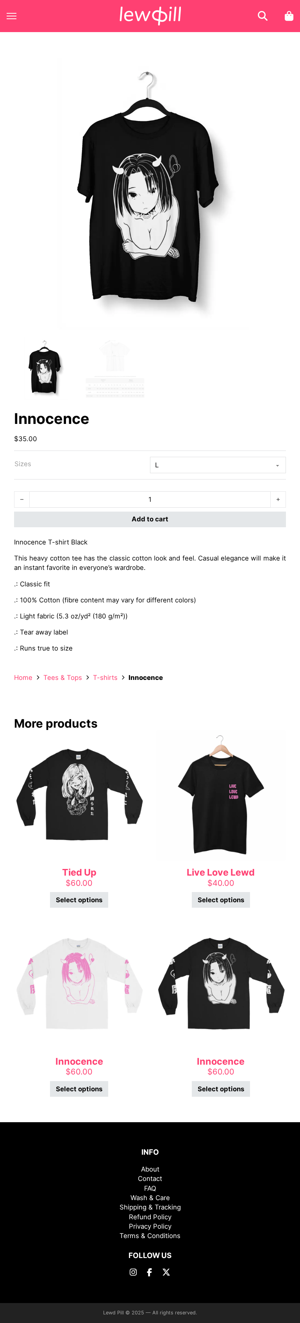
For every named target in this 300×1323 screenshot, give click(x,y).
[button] (275, 68)
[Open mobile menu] (11, 16)
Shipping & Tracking (150, 1207)
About (150, 1169)
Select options (79, 900)
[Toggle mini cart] (289, 16)
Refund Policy (150, 1217)
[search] (263, 16)
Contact (150, 1178)
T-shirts (105, 677)
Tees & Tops (62, 677)
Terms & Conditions (150, 1236)
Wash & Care (150, 1198)
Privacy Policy (150, 1226)
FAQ (150, 1188)
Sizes (22, 464)
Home (23, 677)
